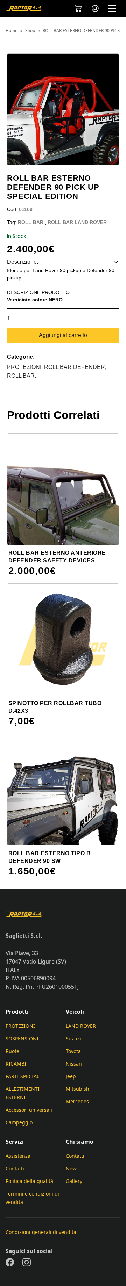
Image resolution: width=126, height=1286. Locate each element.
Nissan (74, 1063)
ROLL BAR (30, 222)
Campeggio (19, 1122)
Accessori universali (29, 1109)
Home (12, 31)
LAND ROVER (81, 1026)
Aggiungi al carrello (63, 335)
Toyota (73, 1051)
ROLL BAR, (21, 376)
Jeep (71, 1076)
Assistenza (18, 1156)
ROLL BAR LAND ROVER (77, 222)
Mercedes (77, 1101)
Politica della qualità (29, 1181)
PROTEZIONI (20, 1026)
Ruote (12, 1051)
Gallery (74, 1181)
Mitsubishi (78, 1088)
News (72, 1168)
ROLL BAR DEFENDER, (75, 367)
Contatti (15, 1168)
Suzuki (73, 1038)
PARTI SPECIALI (23, 1076)
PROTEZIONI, (25, 367)
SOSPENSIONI (22, 1038)
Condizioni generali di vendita (41, 1232)
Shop (30, 31)
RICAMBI (16, 1063)
